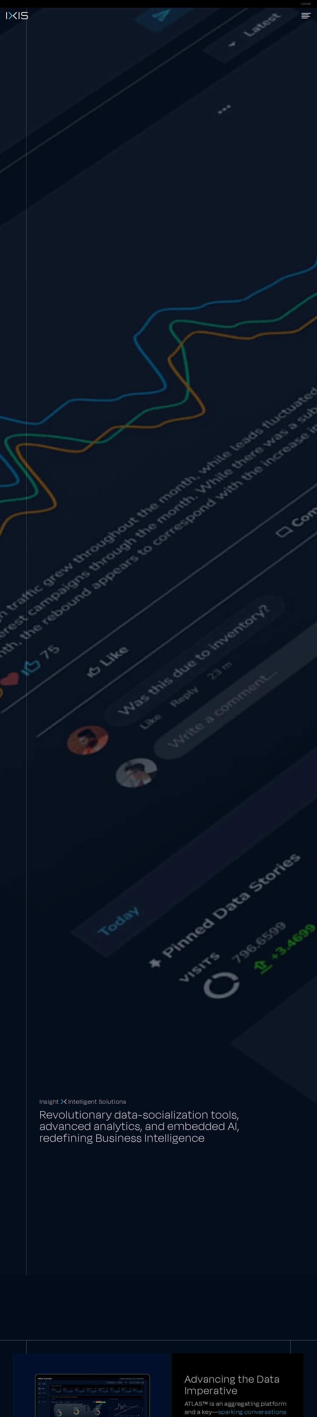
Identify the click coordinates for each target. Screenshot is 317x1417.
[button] (306, 15)
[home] (17, 15)
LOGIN (306, 4)
